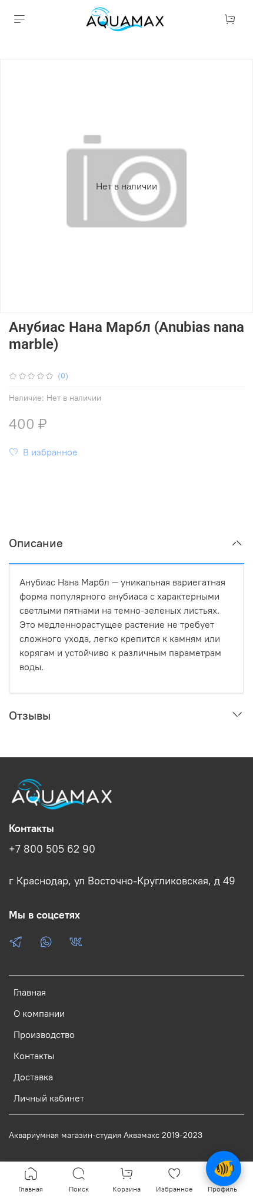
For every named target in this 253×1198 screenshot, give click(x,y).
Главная (30, 992)
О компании (39, 1013)
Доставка (33, 1077)
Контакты (34, 1055)
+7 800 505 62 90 (52, 849)
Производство (44, 1034)
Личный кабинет (49, 1098)
